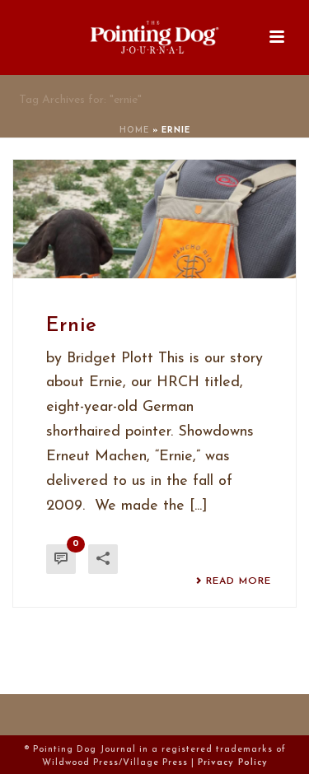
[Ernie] (154, 219)
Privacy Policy (233, 762)
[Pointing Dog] (155, 37)
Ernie (71, 326)
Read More (238, 581)
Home (134, 130)
